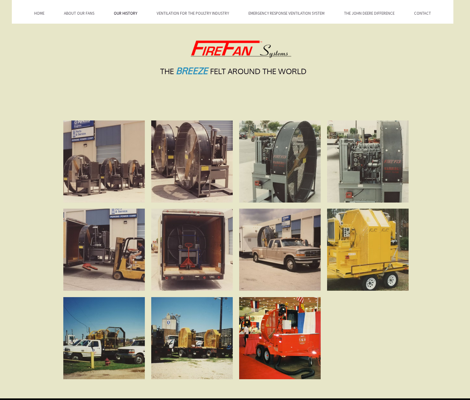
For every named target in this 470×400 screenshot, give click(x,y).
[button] (104, 161)
